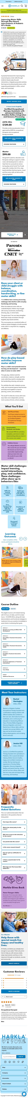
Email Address (6, 1053)
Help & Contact (6, 1084)
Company (5, 1073)
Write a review (14, 991)
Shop (3, 1067)
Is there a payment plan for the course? (11, 860)
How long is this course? (10, 822)
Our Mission (6, 906)
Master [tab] (13, 608)
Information (5, 1078)
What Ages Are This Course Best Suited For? (12, 867)
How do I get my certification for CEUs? (12, 853)
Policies (4, 1089)
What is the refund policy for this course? (12, 828)
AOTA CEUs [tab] (5, 608)
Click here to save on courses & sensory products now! (14, 12)
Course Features (10, 144)
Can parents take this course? (11, 842)
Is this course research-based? (11, 847)
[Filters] (2, 996)
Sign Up (21, 1056)
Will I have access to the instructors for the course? (13, 835)
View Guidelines (23, 96)
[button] (14, 978)
